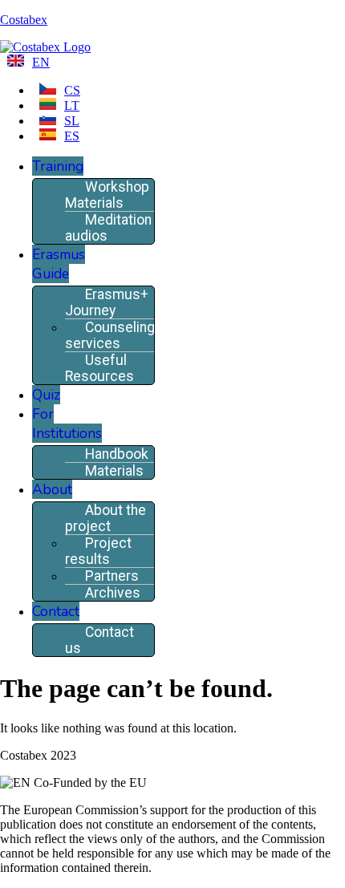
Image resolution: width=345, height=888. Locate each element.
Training (57, 166)
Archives (112, 593)
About (52, 489)
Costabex (23, 19)
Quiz (46, 394)
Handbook (116, 454)
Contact (55, 611)
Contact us (99, 640)
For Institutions (67, 423)
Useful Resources (99, 368)
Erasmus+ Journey (106, 302)
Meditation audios (108, 228)
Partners (112, 576)
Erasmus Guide (58, 264)
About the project (105, 518)
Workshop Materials (107, 195)
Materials (114, 471)
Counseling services (110, 335)
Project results (98, 551)
